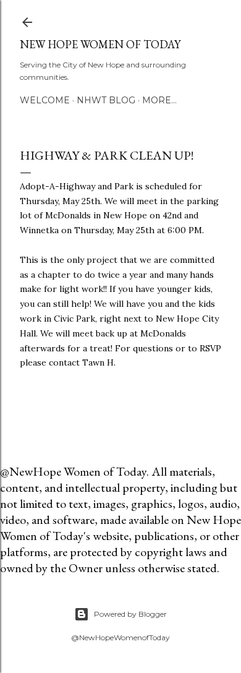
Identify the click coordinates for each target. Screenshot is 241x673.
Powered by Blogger (130, 614)
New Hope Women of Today (100, 44)
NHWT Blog (106, 100)
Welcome (45, 100)
